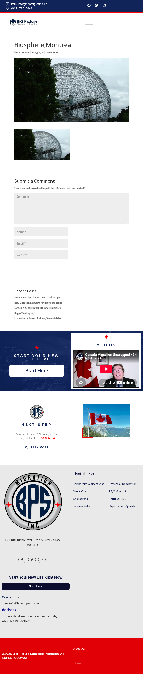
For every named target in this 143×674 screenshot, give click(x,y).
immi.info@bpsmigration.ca (29, 4)
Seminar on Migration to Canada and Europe (37, 297)
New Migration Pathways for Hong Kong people (38, 302)
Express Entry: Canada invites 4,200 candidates (37, 318)
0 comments (52, 52)
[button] (36, 371)
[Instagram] (104, 5)
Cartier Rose (23, 52)
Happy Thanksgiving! (24, 313)
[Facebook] (89, 5)
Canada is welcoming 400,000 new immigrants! (37, 308)
